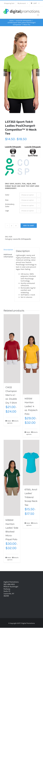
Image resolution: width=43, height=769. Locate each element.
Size (6, 200)
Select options (9, 422)
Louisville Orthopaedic (22, 239)
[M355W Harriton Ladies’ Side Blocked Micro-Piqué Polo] (12, 478)
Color (7, 195)
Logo (7, 211)
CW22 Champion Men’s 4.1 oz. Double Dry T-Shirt (11, 395)
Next (37, 72)
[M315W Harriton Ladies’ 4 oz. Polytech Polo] (31, 354)
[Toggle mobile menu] (38, 15)
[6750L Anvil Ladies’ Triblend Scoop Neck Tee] (31, 462)
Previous (5, 72)
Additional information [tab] (8, 255)
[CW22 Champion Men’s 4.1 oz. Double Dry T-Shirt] (12, 348)
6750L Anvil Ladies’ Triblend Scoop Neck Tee (31, 497)
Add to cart (28, 225)
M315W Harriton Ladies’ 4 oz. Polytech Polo (31, 406)
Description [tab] (8, 250)
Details (16, 421)
